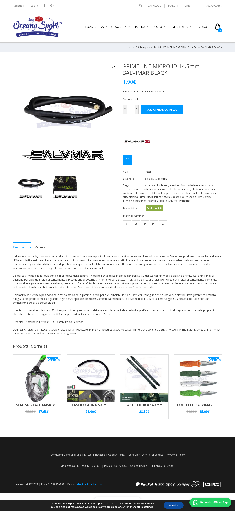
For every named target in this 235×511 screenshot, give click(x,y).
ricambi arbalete (157, 200)
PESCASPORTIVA (94, 26)
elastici (157, 47)
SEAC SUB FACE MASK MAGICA (40, 405)
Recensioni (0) (45, 247)
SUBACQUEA (118, 26)
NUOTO (157, 26)
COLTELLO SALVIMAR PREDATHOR (205, 405)
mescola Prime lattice (199, 197)
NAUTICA (139, 26)
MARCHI (173, 5)
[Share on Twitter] (136, 224)
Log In (34, 5)
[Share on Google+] (154, 224)
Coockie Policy (116, 454)
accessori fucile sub (156, 185)
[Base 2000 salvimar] (30, 185)
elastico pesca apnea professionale (177, 193)
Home (131, 47)
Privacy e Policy (175, 454)
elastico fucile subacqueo (175, 189)
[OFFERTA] (37, 400)
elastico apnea (150, 189)
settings (148, 507)
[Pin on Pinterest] (145, 224)
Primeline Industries (134, 200)
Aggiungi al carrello (162, 109)
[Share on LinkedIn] (163, 224)
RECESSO (201, 26)
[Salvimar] (137, 141)
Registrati (18, 5)
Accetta (173, 505)
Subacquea (143, 47)
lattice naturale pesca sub (169, 197)
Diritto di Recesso (94, 454)
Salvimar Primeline (179, 200)
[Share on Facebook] (127, 224)
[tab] (22, 247)
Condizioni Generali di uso (65, 454)
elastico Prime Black (141, 197)
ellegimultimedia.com (89, 484)
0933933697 (214, 5)
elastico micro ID (145, 193)
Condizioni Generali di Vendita (145, 454)
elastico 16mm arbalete (184, 185)
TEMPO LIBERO (178, 26)
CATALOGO (155, 5)
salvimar (139, 215)
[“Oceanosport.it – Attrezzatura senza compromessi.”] (37, 37)
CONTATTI (190, 5)
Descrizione (22, 247)
